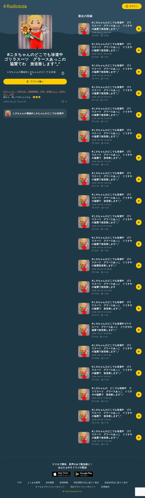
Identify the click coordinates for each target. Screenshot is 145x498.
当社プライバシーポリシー (83, 486)
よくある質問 (33, 482)
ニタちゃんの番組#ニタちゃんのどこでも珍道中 (31, 73)
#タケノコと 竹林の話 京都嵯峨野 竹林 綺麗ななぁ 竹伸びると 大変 (34, 93)
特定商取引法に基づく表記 (86, 482)
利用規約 (105, 486)
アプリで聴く (37, 81)
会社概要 (50, 482)
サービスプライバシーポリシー (50, 486)
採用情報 (64, 482)
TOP (19, 482)
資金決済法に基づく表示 (116, 482)
